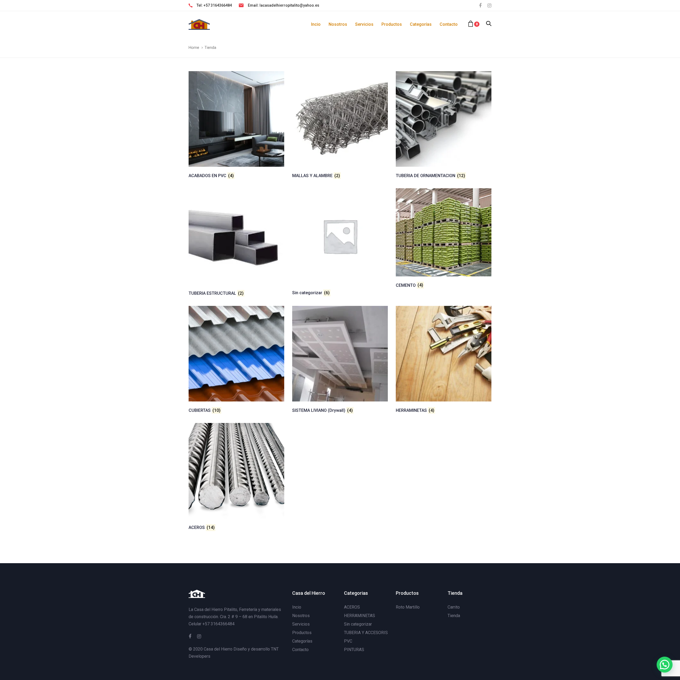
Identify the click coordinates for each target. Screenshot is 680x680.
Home (194, 47)
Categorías (302, 641)
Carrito (454, 607)
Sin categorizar (358, 624)
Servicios (301, 624)
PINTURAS (354, 649)
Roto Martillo (408, 607)
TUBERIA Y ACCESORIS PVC (366, 637)
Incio (296, 607)
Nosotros (301, 615)
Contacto (300, 649)
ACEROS (352, 607)
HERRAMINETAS (359, 615)
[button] (488, 24)
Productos (302, 632)
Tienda (454, 615)
